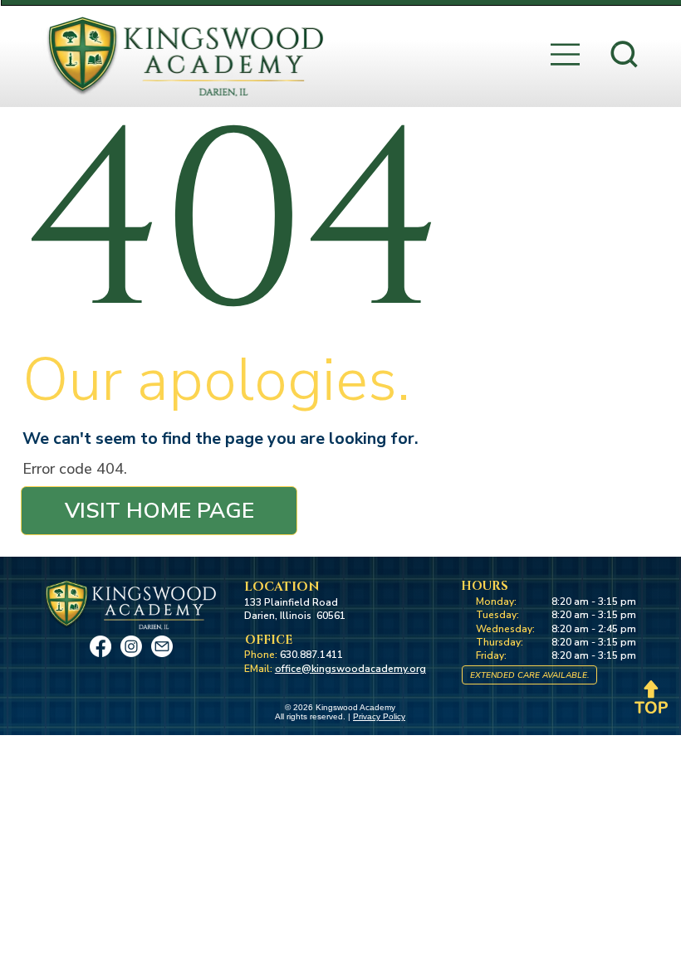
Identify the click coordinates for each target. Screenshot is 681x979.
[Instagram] (131, 646)
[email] (162, 646)
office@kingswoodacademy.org (350, 668)
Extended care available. (529, 675)
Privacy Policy (379, 716)
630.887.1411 (311, 654)
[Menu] (566, 54)
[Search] (624, 54)
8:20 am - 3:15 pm (593, 601)
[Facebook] (100, 646)
